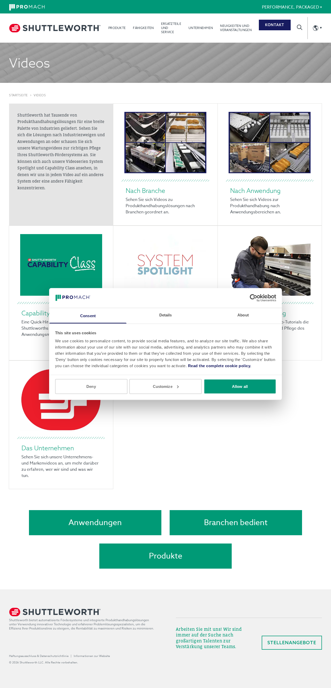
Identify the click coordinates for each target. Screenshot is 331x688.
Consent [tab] (88, 316)
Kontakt (274, 25)
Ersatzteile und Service (171, 27)
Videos (40, 95)
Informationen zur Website (92, 656)
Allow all (240, 386)
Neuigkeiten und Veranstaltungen (236, 28)
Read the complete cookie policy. (219, 366)
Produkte (117, 28)
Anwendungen (95, 522)
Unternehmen (201, 28)
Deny (91, 386)
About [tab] (243, 315)
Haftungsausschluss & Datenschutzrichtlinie (39, 656)
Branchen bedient (236, 522)
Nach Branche (145, 190)
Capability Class (44, 313)
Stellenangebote (291, 643)
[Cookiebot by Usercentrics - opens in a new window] (253, 298)
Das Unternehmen (47, 448)
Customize (162, 386)
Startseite (18, 95)
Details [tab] (165, 315)
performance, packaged (290, 7)
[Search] (299, 27)
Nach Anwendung (255, 190)
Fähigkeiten (143, 28)
